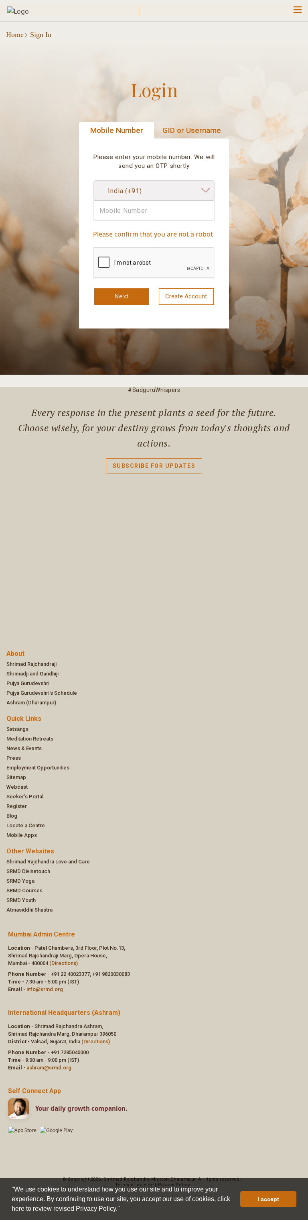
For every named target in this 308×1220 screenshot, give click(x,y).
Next (122, 296)
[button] (123, 1209)
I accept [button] (268, 1199)
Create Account (186, 296)
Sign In (40, 35)
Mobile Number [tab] (116, 130)
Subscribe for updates (154, 466)
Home (15, 35)
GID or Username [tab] (191, 130)
